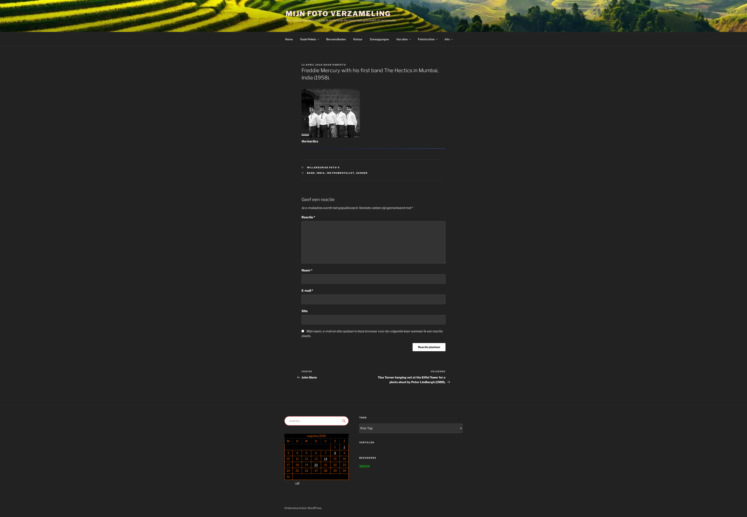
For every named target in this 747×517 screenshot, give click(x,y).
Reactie (308, 217)
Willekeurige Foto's (323, 167)
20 (316, 464)
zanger (362, 173)
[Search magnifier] (344, 421)
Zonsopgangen (379, 39)
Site (305, 311)
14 (325, 458)
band (311, 173)
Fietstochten (426, 39)
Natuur (357, 39)
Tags (363, 417)
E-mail (307, 290)
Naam (307, 270)
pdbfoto (339, 64)
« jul (297, 483)
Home (289, 39)
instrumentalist (340, 173)
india (321, 173)
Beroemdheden (336, 39)
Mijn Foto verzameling (338, 13)
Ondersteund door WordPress (303, 508)
